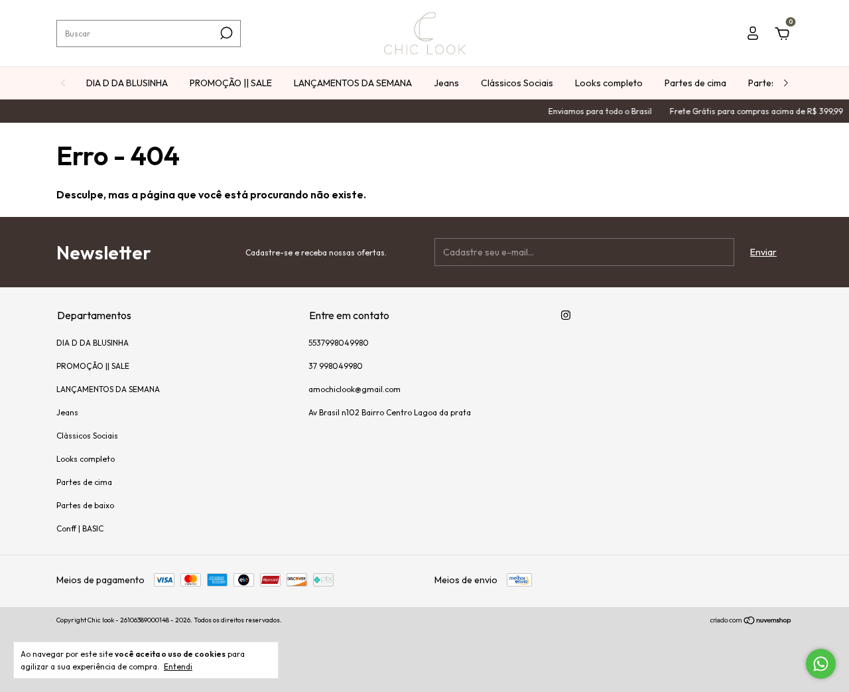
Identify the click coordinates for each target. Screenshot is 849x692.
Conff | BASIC (79, 528)
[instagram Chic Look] (565, 315)
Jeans (446, 83)
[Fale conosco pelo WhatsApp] (821, 664)
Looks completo (609, 83)
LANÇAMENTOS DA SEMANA (353, 83)
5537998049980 (338, 343)
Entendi (178, 666)
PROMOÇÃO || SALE (231, 83)
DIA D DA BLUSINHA (127, 83)
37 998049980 (335, 366)
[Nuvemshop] (751, 622)
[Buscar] (225, 33)
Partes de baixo (85, 505)
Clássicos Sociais (517, 83)
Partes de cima (695, 83)
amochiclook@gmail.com (354, 389)
